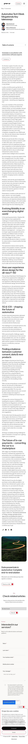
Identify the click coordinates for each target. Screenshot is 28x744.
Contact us (6, 59)
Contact (18, 3)
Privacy (13, 724)
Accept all (13, 728)
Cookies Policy (15, 736)
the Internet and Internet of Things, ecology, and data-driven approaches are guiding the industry (14, 514)
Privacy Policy (22, 736)
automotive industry (14, 96)
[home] (7, 3)
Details (13, 732)
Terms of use (14, 739)
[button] (23, 3)
